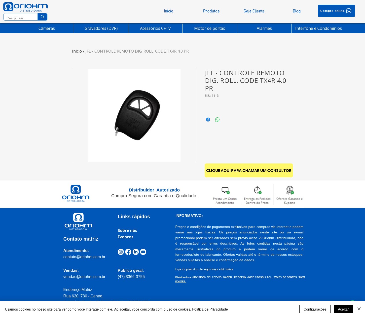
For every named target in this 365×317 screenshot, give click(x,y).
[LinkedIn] (136, 252)
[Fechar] (359, 309)
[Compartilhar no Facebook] (208, 120)
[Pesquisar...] (42, 16)
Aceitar (343, 309)
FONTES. (180, 281)
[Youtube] (143, 252)
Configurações (315, 309)
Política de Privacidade (210, 309)
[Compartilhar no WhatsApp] (217, 120)
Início (77, 51)
